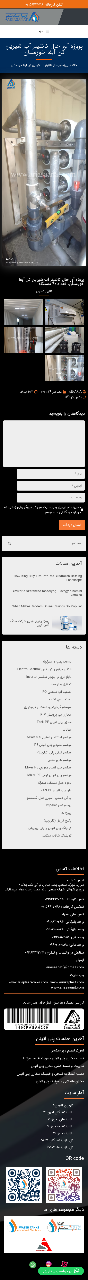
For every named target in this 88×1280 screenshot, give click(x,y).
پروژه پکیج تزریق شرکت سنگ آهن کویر (29, 623)
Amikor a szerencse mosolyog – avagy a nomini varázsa (47, 593)
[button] (61, 1271)
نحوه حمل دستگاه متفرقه (54, 782)
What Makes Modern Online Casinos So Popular (47, 606)
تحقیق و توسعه (61, 684)
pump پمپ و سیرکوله (57, 661)
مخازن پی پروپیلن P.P (55, 714)
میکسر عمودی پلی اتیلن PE (52, 744)
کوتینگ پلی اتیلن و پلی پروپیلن (49, 828)
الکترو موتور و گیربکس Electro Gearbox (44, 669)
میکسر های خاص (59, 759)
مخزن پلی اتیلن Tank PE (54, 722)
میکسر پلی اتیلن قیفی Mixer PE (49, 775)
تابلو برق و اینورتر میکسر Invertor (48, 676)
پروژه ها (66, 813)
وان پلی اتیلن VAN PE (56, 790)
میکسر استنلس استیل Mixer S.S (49, 737)
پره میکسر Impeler (58, 805)
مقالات (67, 729)
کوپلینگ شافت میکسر (56, 835)
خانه (74, 65)
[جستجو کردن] (9, 543)
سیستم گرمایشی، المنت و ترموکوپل (47, 707)
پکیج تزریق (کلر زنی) (57, 820)
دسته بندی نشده (60, 699)
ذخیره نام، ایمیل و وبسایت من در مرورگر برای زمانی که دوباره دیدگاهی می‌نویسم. (42, 510)
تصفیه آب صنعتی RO (56, 691)
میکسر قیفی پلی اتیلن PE (53, 752)
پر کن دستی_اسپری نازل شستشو (49, 797)
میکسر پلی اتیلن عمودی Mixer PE (48, 767)
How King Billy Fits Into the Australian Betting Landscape (48, 578)
